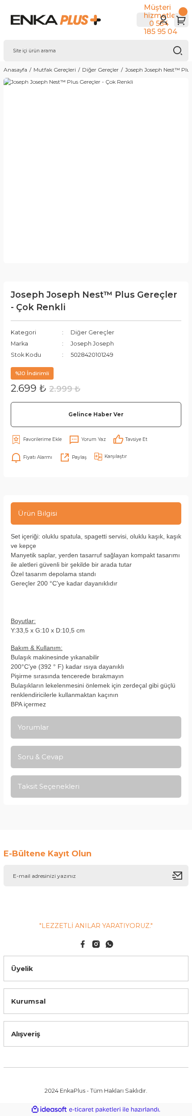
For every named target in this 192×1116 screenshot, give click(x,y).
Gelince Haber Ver (96, 414)
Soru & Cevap (40, 757)
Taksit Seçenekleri (48, 786)
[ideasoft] (49, 1109)
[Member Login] (163, 20)
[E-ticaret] (95, 1109)
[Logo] (67, 20)
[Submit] (180, 875)
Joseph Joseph (92, 343)
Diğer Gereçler (92, 332)
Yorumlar (33, 727)
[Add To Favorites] (36, 439)
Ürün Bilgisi (37, 513)
